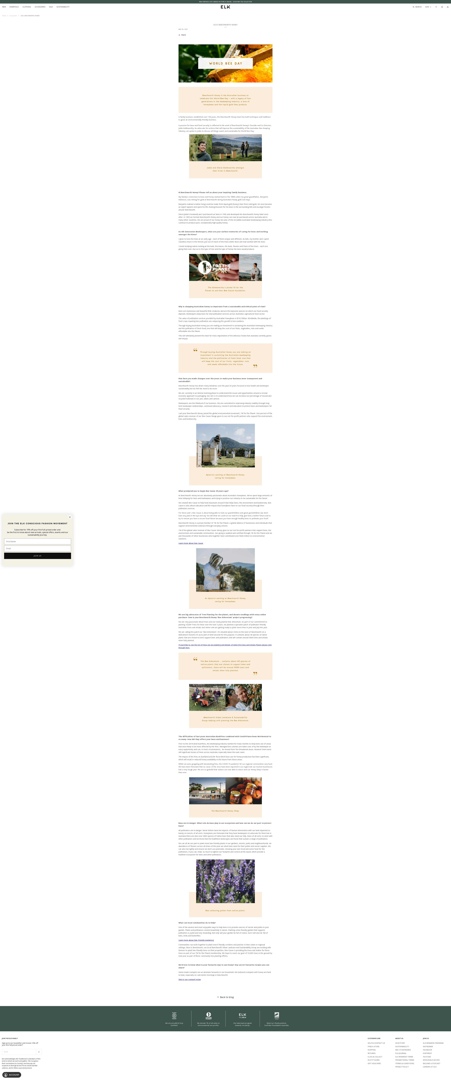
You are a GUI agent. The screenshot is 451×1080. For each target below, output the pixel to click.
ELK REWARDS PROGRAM (433, 1043)
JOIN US (37, 556)
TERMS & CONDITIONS (404, 1063)
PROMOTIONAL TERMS (404, 1060)
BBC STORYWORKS (403, 1050)
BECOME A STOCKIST (431, 1063)
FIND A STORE (373, 1046)
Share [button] (183, 35)
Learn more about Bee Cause (191, 543)
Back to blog (227, 997)
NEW (4, 7)
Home (4, 15)
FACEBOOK (427, 1050)
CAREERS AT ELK (429, 1067)
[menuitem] (4, 7)
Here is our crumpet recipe (190, 979)
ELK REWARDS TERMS (404, 1057)
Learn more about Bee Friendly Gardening (196, 940)
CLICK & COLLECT (375, 1057)
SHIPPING (372, 1050)
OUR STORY (400, 1043)
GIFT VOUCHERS (374, 1063)
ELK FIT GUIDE (374, 1060)
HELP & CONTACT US (376, 1043)
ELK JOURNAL (400, 1053)
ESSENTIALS (14, 7)
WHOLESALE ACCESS (431, 1060)
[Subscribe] (39, 1052)
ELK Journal (13, 15)
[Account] (442, 7)
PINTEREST (427, 1053)
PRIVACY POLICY (402, 1067)
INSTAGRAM (428, 1046)
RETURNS (371, 1053)
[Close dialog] (70, 517)
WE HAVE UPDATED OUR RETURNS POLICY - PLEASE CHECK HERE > (225, 2)
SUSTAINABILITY (402, 1046)
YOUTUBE (427, 1057)
